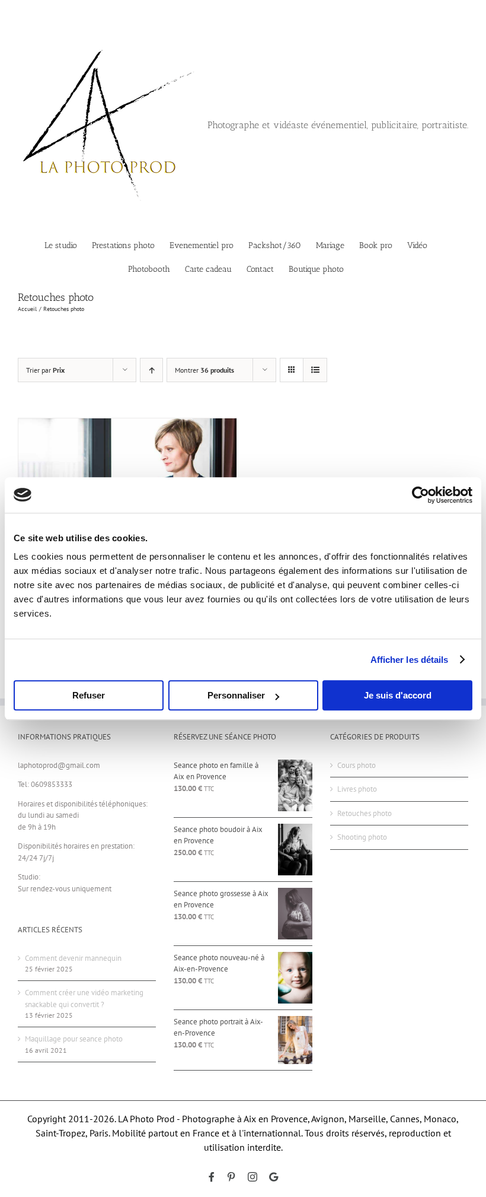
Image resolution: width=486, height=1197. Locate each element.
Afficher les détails (409, 660)
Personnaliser (236, 695)
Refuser (88, 695)
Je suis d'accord (397, 695)
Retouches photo (364, 813)
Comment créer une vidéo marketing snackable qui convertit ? (84, 998)
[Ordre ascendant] (151, 370)
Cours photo (356, 765)
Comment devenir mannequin (73, 958)
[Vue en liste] (315, 370)
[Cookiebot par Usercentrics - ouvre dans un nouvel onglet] (420, 495)
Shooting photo (362, 837)
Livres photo (357, 789)
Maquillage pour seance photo (74, 1039)
